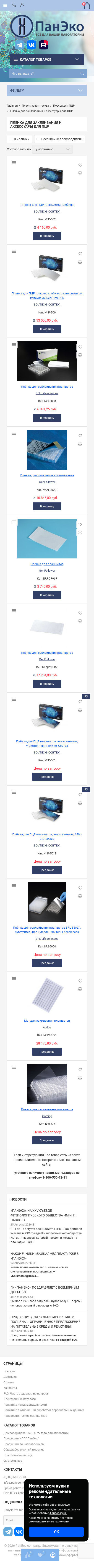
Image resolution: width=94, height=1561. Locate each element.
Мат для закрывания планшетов (47, 1020)
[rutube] (43, 44)
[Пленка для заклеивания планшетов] (47, 1082)
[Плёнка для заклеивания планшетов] (47, 359)
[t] (19, 44)
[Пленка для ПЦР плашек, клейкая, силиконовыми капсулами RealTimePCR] (47, 266)
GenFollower (47, 482)
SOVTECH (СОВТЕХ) (47, 211)
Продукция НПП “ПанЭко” (21, 1438)
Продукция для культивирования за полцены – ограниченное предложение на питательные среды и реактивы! (45, 1321)
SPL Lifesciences (47, 393)
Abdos (47, 1027)
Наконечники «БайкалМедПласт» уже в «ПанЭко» (44, 1256)
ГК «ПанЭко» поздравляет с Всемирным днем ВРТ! (44, 1290)
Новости (18, 1199)
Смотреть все (12, 1460)
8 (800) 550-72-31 (14, 1477)
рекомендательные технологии (49, 1521)
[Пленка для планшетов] (47, 536)
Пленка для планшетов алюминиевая (47, 475)
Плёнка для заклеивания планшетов (47, 386)
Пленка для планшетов (47, 564)
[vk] (31, 44)
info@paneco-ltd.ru (15, 1482)
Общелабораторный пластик (23, 1449)
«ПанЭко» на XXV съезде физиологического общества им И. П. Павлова (43, 1215)
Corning (47, 1116)
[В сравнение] (80, 173)
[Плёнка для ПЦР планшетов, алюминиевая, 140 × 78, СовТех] (47, 807)
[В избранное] (80, 165)
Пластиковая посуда (17, 1455)
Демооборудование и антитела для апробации (36, 1433)
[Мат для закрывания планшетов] (47, 993)
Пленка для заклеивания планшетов (47, 1109)
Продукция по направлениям (23, 1444)
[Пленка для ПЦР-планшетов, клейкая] (47, 177)
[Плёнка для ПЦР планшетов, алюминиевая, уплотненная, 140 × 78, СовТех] (47, 714)
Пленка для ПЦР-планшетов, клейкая (47, 204)
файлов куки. (58, 1513)
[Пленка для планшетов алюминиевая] (47, 448)
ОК (56, 1532)
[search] (82, 73)
